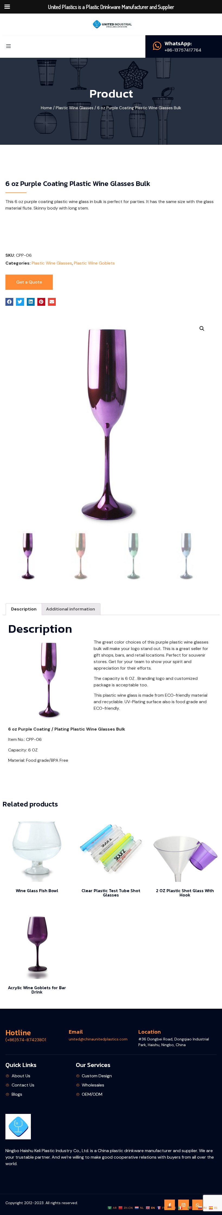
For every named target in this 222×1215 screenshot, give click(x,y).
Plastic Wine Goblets (94, 263)
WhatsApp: (178, 43)
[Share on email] (52, 302)
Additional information (70, 609)
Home (46, 108)
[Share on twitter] (20, 302)
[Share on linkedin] (31, 302)
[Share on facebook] (9, 302)
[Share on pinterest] (41, 302)
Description (24, 609)
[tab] (24, 609)
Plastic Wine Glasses (74, 108)
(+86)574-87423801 (25, 1040)
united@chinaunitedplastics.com (98, 1039)
